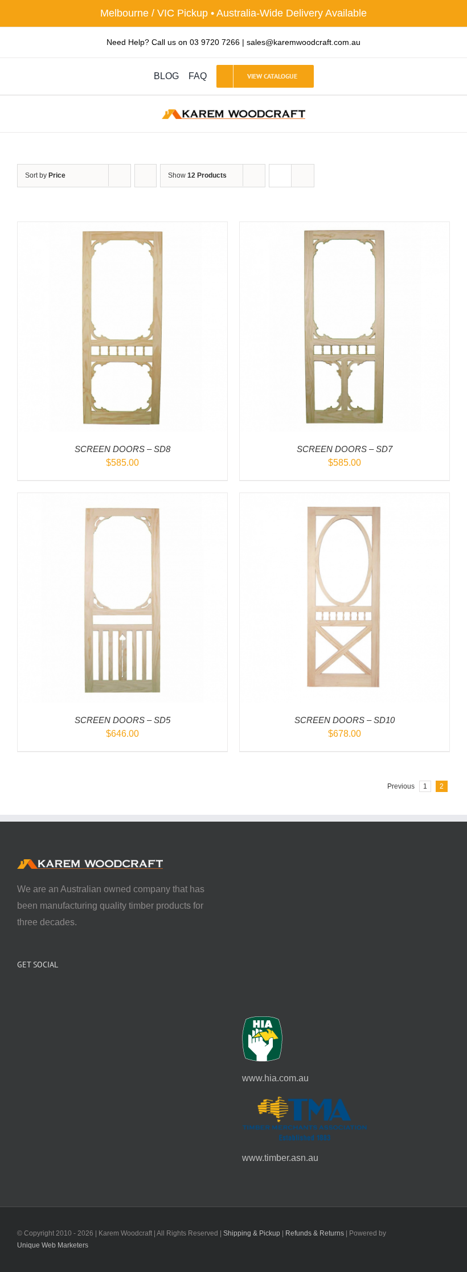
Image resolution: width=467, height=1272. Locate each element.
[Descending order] (145, 175)
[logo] (233, 113)
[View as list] (303, 176)
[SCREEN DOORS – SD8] (122, 230)
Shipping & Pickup (251, 1233)
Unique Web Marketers (52, 1245)
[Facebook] (20, 994)
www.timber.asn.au (280, 1158)
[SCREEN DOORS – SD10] (344, 501)
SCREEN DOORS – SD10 (344, 720)
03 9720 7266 (215, 42)
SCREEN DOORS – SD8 (122, 449)
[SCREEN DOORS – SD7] (344, 230)
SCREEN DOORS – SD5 (122, 720)
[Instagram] (35, 994)
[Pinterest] (51, 994)
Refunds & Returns (314, 1233)
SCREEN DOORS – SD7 (344, 449)
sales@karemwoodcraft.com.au (304, 42)
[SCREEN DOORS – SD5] (122, 501)
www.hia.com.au (275, 1078)
